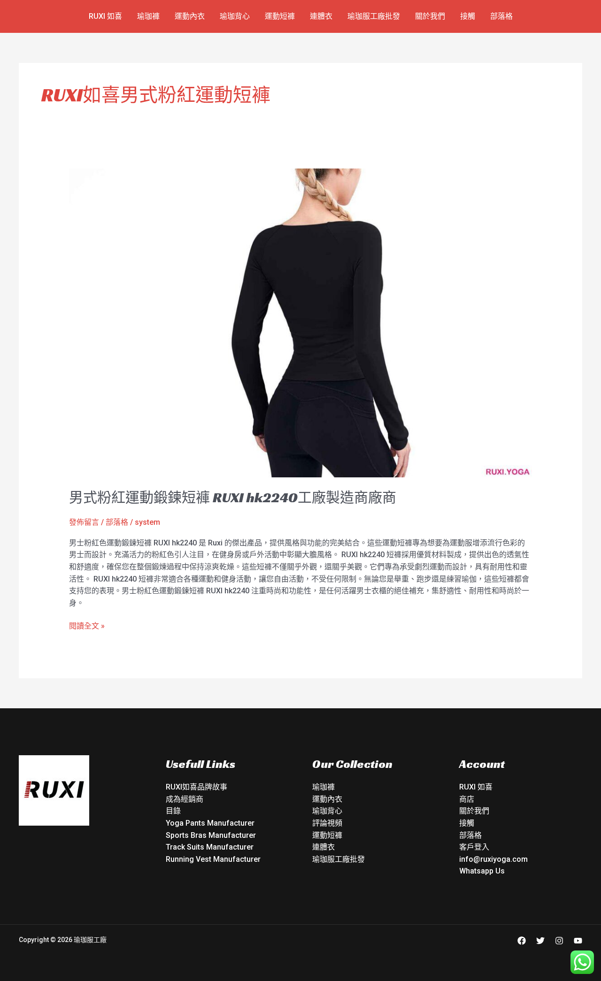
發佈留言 (84, 522)
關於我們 (430, 16)
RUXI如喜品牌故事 (196, 786)
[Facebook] (521, 940)
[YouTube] (578, 940)
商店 (466, 799)
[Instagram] (559, 940)
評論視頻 (327, 823)
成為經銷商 (184, 799)
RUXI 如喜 (105, 16)
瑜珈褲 (148, 16)
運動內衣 (190, 16)
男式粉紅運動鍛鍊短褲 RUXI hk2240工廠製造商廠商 (232, 497)
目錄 (173, 810)
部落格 (501, 16)
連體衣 (321, 16)
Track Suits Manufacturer (210, 847)
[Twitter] (540, 940)
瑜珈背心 (235, 16)
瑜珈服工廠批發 (373, 16)
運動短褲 (280, 16)
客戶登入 (474, 847)
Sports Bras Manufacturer (211, 835)
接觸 (467, 16)
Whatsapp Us (482, 870)
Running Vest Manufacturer (213, 859)
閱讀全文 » (87, 625)
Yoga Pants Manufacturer (210, 823)
